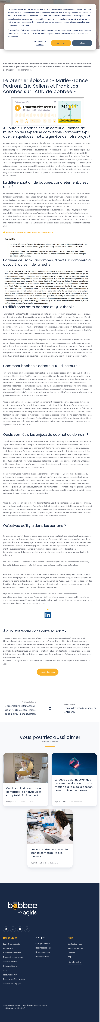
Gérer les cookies (75, 962)
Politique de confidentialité (14, 1008)
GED (5, 970)
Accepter (61, 43)
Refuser (82, 43)
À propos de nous (43, 943)
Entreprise (8, 948)
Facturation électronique (14, 979)
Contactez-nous (75, 944)
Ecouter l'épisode (48, 672)
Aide (70, 938)
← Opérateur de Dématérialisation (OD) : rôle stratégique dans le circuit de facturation (20, 709)
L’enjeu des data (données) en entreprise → (80, 709)
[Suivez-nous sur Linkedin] (13, 929)
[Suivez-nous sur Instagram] (27, 929)
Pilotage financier (11, 966)
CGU (69, 957)
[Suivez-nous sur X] (6, 929)
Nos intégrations (43, 947)
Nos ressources (42, 956)
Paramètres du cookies (40, 43)
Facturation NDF (10, 974)
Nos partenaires (42, 952)
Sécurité (71, 952)
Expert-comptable (11, 944)
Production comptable (13, 957)
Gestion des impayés (12, 983)
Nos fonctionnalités (12, 952)
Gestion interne (10, 961)
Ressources (10, 938)
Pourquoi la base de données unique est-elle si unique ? (30, 232)
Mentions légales (75, 948)
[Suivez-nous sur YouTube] (20, 929)
